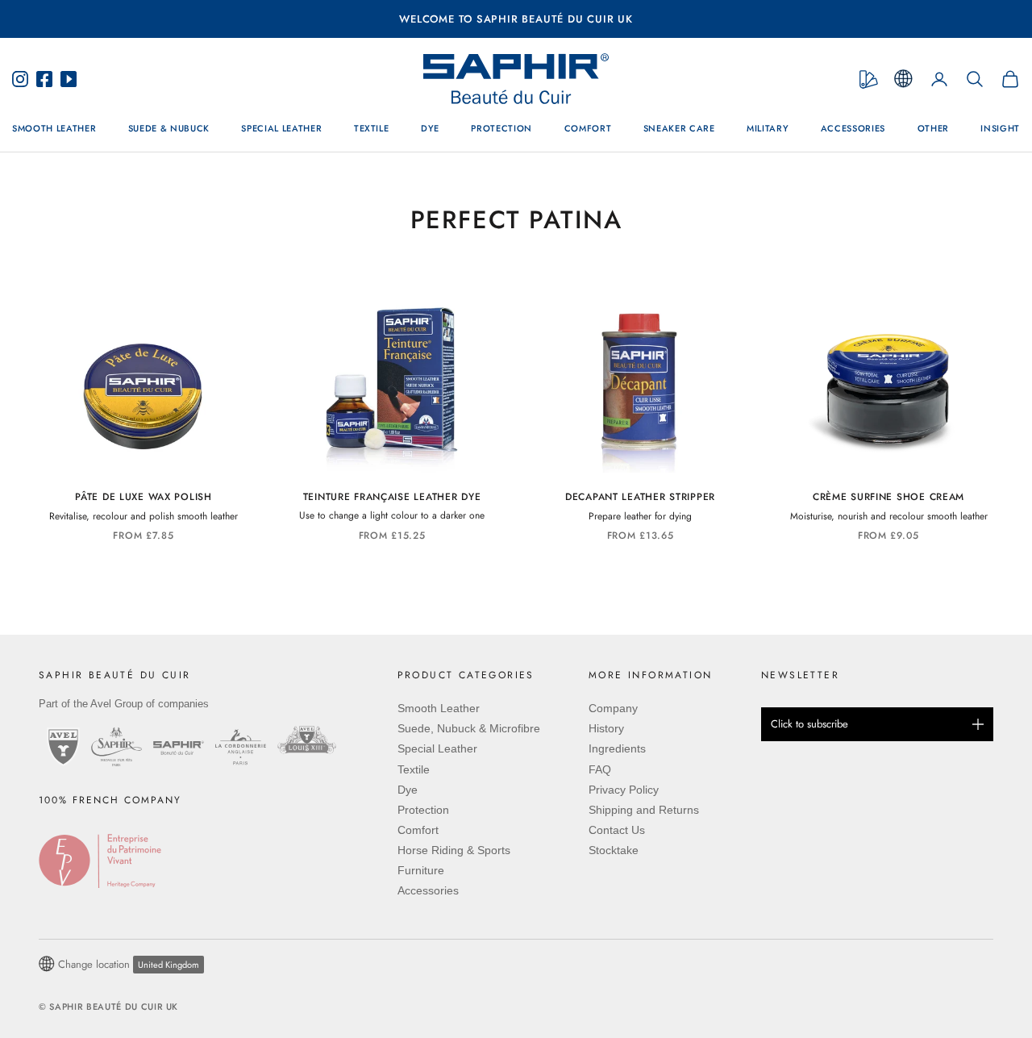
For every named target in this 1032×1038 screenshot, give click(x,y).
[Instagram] (24, 79)
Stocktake (614, 850)
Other (933, 129)
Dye (430, 129)
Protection (501, 129)
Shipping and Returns (644, 809)
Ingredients (617, 748)
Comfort (588, 129)
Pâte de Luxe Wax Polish (143, 497)
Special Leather (281, 129)
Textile (371, 129)
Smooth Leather (54, 129)
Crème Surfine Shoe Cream (888, 497)
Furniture (420, 870)
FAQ (600, 769)
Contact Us (617, 829)
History (606, 728)
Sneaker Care (679, 129)
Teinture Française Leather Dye (392, 497)
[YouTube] (64, 79)
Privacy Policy (624, 789)
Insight (1000, 129)
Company (613, 708)
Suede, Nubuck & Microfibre (468, 728)
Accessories (853, 129)
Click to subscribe (809, 724)
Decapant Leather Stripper (640, 497)
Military (768, 129)
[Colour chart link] (868, 79)
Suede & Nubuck (169, 129)
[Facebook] (44, 79)
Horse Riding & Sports (453, 850)
